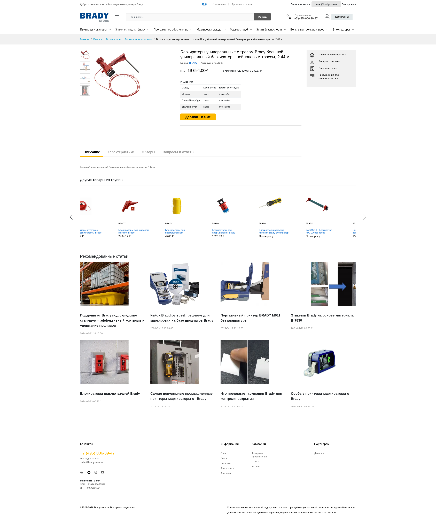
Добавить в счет (198, 117)
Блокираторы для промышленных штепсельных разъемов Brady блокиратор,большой (145, 231)
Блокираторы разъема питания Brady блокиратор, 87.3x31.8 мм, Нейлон (239, 231)
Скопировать (349, 4)
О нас (224, 453)
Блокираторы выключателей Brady (110, 393)
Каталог (97, 39)
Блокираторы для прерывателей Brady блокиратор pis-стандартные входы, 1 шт (193, 231)
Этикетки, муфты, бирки (130, 29)
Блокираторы (341, 29)
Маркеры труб (239, 29)
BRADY (87, 223)
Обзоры (148, 152)
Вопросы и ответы (178, 152)
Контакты (342, 17)
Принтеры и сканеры (93, 29)
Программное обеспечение (171, 29)
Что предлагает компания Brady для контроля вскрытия (251, 396)
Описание (91, 152)
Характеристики (120, 152)
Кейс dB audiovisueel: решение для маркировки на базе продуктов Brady (181, 317)
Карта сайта (227, 468)
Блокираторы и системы (138, 39)
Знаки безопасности (269, 29)
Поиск (224, 458)
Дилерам (319, 453)
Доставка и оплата (242, 4)
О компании (219, 4)
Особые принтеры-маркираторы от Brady (321, 396)
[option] (133, 75)
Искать (262, 17)
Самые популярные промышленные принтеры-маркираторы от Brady (181, 396)
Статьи (255, 461)
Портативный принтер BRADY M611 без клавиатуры (250, 317)
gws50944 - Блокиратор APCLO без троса (284, 231)
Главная (84, 39)
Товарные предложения (259, 455)
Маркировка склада (209, 29)
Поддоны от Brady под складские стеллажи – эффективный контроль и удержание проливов (112, 320)
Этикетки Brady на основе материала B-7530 (322, 317)
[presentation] (71, 217)
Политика (226, 463)
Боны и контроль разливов (307, 29)
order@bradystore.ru (326, 4)
